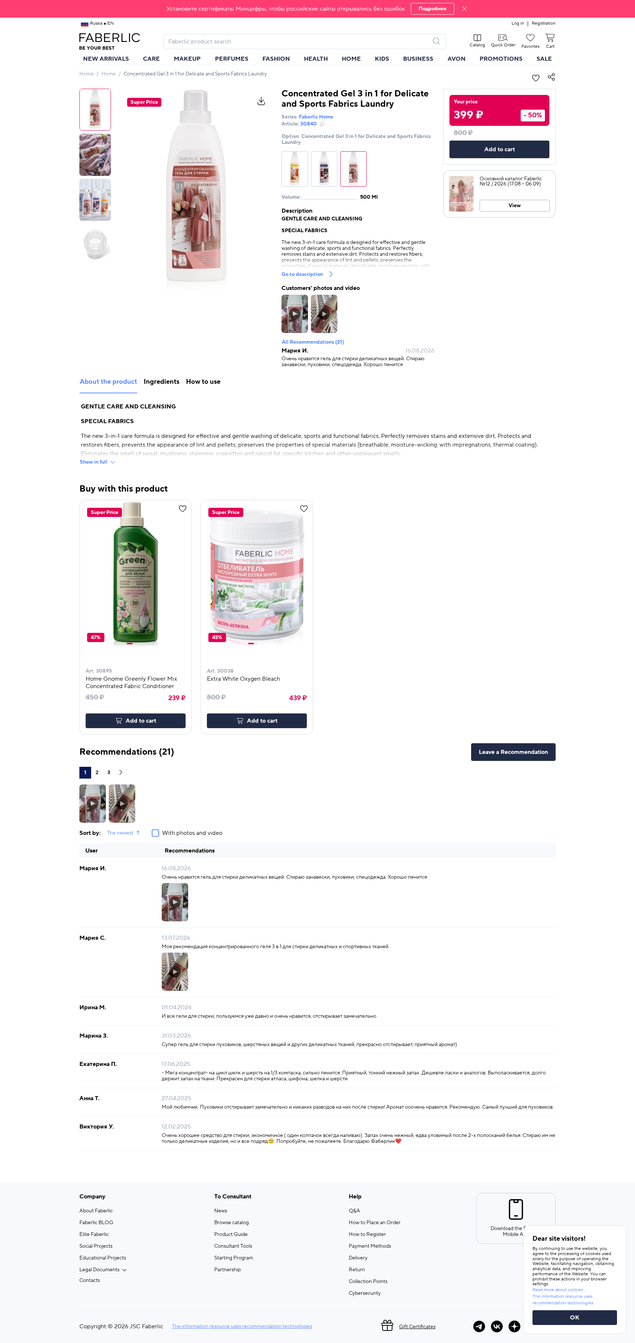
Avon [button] (457, 59)
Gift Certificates (417, 1326)
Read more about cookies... (559, 1290)
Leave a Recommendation (513, 752)
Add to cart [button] (141, 720)
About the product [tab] (108, 382)
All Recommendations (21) (313, 342)
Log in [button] (518, 23)
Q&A (354, 1211)
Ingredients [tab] (161, 382)
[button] (317, 9)
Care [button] (151, 59)
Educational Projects (102, 1258)
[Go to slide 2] (135, 643)
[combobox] (298, 41)
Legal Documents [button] (99, 1270)
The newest (120, 833)
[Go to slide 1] (130, 643)
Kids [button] (382, 59)
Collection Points (368, 1281)
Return (357, 1269)
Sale (544, 59)
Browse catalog (231, 1222)
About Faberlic (96, 1211)
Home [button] (351, 59)
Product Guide (231, 1234)
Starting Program (233, 1258)
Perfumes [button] (231, 59)
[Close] (464, 8)
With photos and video (192, 833)
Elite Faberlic (94, 1234)
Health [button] (316, 59)
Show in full (93, 462)
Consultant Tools (233, 1246)
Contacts (89, 1280)
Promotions (501, 59)
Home (86, 74)
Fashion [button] (276, 59)
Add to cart (499, 149)
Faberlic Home (316, 117)
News (220, 1211)
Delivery (358, 1258)
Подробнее (432, 9)
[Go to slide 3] (138, 643)
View (515, 205)
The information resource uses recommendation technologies (242, 1326)
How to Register (367, 1234)
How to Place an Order (375, 1222)
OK (575, 1317)
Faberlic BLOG (96, 1222)
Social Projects (95, 1246)
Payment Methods (370, 1246)
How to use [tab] (203, 382)
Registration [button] (544, 23)
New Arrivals (106, 59)
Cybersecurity (365, 1293)
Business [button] (418, 59)
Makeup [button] (187, 59)
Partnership (227, 1269)
